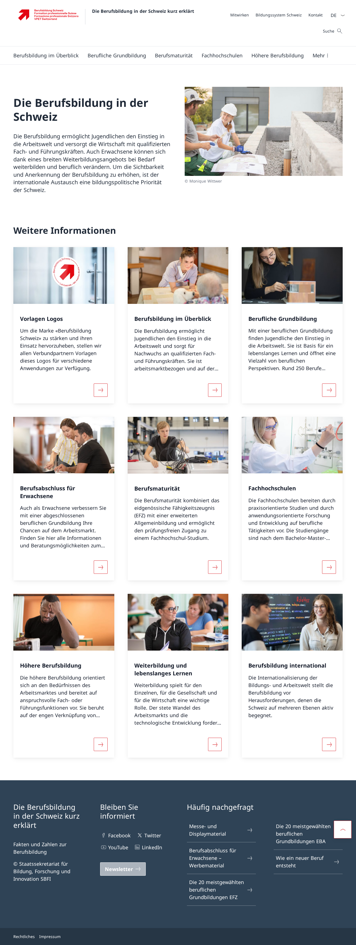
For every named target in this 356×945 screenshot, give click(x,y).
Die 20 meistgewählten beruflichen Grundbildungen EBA (303, 834)
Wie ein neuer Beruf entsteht (299, 862)
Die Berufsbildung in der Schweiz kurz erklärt (143, 11)
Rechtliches (24, 936)
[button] (46, 55)
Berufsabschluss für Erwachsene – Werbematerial (212, 858)
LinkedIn (152, 847)
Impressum (50, 936)
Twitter (152, 835)
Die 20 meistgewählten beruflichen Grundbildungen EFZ (216, 889)
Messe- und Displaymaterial (207, 830)
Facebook (119, 835)
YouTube (118, 847)
